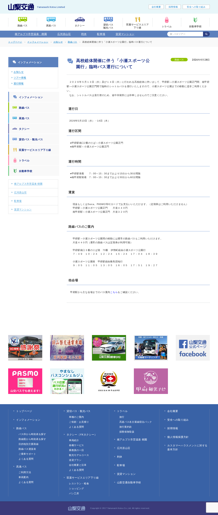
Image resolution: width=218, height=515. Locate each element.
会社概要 (156, 7)
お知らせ (19, 71)
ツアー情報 (20, 77)
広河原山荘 (64, 34)
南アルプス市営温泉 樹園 (31, 34)
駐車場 (101, 34)
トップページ (15, 42)
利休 (84, 34)
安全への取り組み (196, 7)
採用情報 (173, 7)
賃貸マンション (125, 34)
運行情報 (19, 83)
